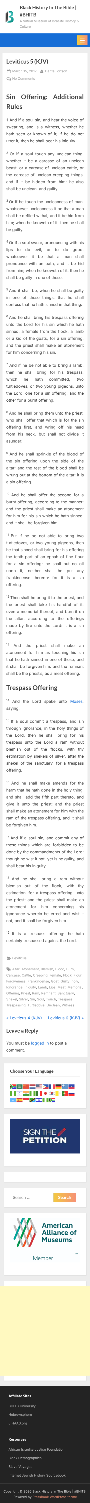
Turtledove (36, 1005)
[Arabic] (19, 1086)
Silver (23, 999)
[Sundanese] (26, 1099)
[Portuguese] (65, 1093)
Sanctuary (66, 993)
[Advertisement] (45, 1331)
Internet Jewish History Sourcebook (37, 1475)
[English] (39, 1086)
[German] (59, 1086)
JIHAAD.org (17, 1423)
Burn (70, 969)
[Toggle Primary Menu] (82, 40)
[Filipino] (45, 1086)
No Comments (23, 79)
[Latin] (59, 1093)
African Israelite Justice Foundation (36, 1449)
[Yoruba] (45, 1099)
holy (75, 981)
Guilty (65, 981)
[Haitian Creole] (71, 1086)
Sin (32, 999)
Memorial (75, 987)
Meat (62, 987)
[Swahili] (33, 1099)
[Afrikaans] (13, 1086)
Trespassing (16, 1005)
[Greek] (65, 1086)
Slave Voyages (20, 1467)
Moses (76, 701)
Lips (52, 987)
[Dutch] (33, 1086)
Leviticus (19, 958)
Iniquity (30, 987)
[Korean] (52, 1093)
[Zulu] (52, 1099)
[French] (52, 1086)
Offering (12, 993)
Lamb (42, 987)
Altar (16, 969)
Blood (59, 969)
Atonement (30, 969)
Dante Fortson (56, 71)
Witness (68, 1005)
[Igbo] (33, 1093)
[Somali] (13, 1099)
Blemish (47, 969)
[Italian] (39, 1093)
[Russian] (71, 1093)
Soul (40, 999)
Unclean (53, 1005)
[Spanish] (19, 1099)
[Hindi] (26, 1093)
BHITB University (22, 1406)
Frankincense (38, 981)
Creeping (40, 975)
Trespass (65, 999)
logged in (40, 1043)
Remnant (48, 993)
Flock (67, 975)
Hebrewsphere (20, 1414)
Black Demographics (25, 1458)
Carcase (13, 975)
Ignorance (14, 987)
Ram (35, 993)
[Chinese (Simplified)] (26, 1086)
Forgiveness (16, 981)
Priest (25, 993)
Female (55, 975)
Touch (51, 999)
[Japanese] (45, 1093)
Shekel (11, 999)
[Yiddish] (39, 1099)
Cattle (26, 975)
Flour (78, 975)
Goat (54, 981)
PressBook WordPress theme (54, 1497)
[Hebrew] (19, 1093)
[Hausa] (13, 1093)
